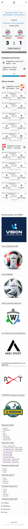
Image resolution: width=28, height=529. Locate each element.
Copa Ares (5, 483)
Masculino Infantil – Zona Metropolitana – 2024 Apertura (14, 14)
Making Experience (20, 524)
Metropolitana (6, 430)
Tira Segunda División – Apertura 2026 (12, 449)
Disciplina (6, 503)
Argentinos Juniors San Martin (13, 23)
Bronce (5, 435)
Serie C (5, 472)
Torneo (5, 512)
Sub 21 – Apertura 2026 (9, 446)
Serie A (5, 468)
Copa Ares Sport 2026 (8, 457)
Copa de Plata (6, 438)
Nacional (5, 428)
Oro (4, 431)
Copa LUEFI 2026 (7, 452)
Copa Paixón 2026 (7, 454)
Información (6, 509)
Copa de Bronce (7, 440)
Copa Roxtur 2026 (7, 456)
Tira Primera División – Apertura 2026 (12, 447)
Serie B (5, 470)
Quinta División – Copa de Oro (10, 461)
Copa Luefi (5, 481)
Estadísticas (6, 506)
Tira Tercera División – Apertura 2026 (12, 451)
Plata (4, 433)
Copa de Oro (6, 436)
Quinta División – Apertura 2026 (11, 459)
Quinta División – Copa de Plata (11, 462)
